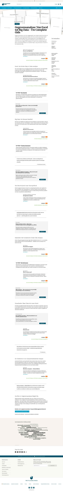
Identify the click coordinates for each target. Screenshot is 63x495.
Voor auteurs (4, 471)
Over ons (3, 461)
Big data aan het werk (41, 164)
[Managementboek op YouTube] (31, 487)
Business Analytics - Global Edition (23, 385)
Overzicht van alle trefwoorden (19, 414)
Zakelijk (19, 459)
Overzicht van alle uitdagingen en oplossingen (31, 414)
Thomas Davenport (25, 145)
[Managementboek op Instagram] (33, 487)
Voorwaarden (4, 465)
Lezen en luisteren (5, 469)
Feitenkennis (43, 352)
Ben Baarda (24, 92)
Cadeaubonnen (20, 465)
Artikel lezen (42, 113)
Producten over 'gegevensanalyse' (21, 411)
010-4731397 (59, 7)
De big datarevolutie (20, 212)
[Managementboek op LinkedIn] (29, 487)
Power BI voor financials (55, 75)
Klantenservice (5, 459)
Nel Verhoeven (24, 262)
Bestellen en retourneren (6, 467)
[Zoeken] (40, 4)
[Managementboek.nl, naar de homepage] (6, 5)
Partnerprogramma (5, 475)
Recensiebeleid (4, 473)
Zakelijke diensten (21, 461)
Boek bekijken (25, 56)
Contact (3, 463)
